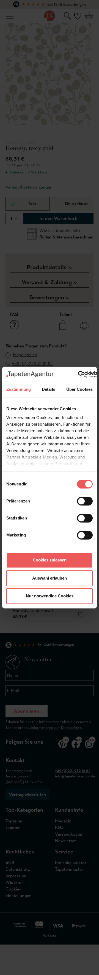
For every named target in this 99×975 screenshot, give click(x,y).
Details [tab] (48, 389)
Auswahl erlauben (49, 578)
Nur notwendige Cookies (49, 596)
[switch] (85, 501)
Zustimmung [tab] (18, 389)
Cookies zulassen (50, 560)
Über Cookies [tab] (79, 389)
